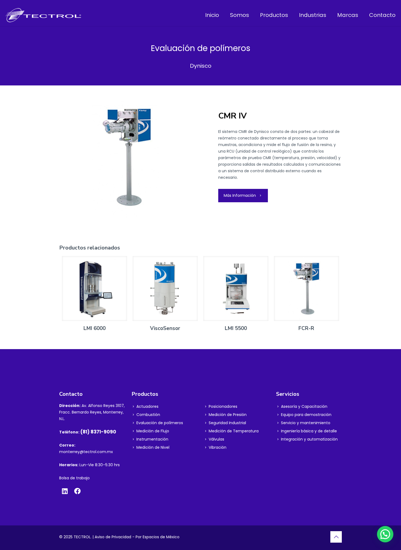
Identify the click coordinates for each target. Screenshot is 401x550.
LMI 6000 (94, 328)
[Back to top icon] (336, 537)
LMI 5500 (236, 328)
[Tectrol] (43, 15)
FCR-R (306, 328)
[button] (385, 534)
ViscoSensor (165, 328)
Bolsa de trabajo (74, 478)
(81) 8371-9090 (98, 432)
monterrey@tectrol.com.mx (86, 451)
